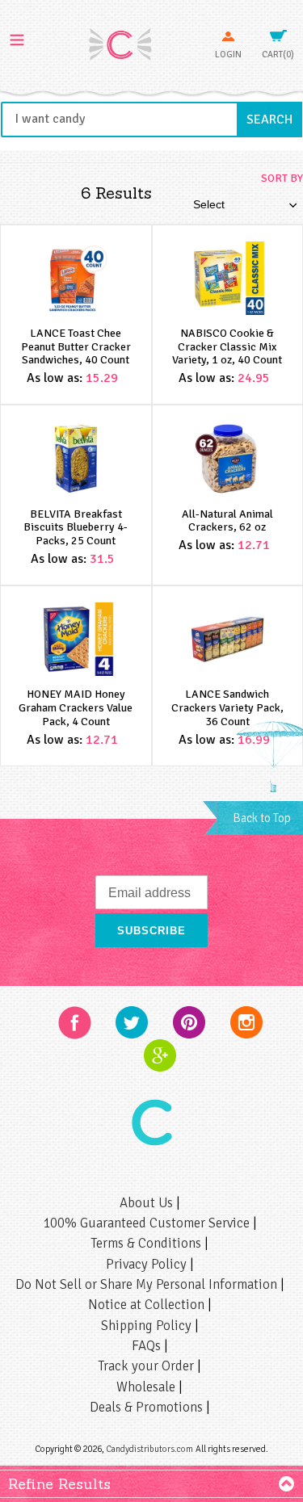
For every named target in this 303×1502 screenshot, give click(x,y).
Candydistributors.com (149, 1448)
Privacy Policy (148, 1264)
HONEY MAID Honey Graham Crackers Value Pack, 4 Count (76, 707)
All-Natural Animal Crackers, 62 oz (227, 521)
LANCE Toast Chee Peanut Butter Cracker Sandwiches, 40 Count (76, 346)
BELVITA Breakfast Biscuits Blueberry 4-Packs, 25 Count (75, 527)
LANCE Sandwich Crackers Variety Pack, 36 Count (227, 707)
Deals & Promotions (148, 1407)
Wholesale (147, 1386)
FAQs (148, 1345)
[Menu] (17, 38)
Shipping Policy (148, 1325)
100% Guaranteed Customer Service (148, 1223)
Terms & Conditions (147, 1243)
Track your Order (147, 1365)
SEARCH (274, 119)
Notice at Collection (148, 1304)
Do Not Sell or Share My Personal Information (147, 1284)
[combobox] (151, 119)
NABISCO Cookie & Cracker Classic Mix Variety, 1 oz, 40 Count (227, 346)
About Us (148, 1202)
